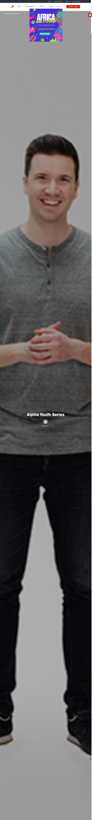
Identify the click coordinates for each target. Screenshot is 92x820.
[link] (46, 25)
